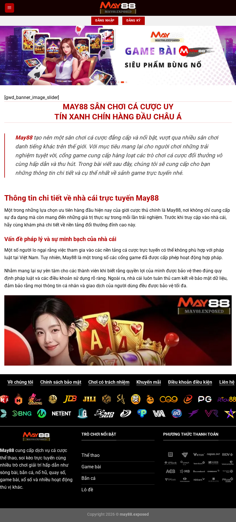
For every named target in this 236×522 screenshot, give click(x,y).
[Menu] (9, 8)
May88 (23, 137)
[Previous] (12, 55)
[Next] (224, 55)
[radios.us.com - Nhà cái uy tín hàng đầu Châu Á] (118, 7)
